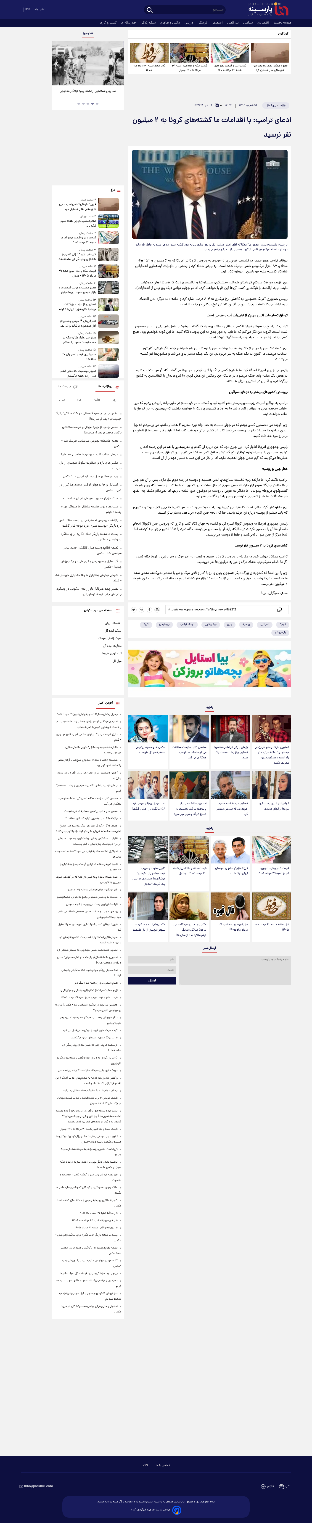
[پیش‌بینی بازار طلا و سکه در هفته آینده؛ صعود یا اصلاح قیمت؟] (108, 338)
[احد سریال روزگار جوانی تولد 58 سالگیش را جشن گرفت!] (148, 785)
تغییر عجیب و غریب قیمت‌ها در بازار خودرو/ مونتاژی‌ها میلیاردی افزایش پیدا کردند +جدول (148, 876)
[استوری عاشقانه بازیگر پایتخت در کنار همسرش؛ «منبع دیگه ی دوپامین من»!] (189, 785)
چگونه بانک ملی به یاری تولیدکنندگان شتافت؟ (91, 818)
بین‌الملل (233, 22)
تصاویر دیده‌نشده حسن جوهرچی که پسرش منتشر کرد (232, 809)
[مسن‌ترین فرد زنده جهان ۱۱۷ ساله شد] (108, 355)
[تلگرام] (141, 609)
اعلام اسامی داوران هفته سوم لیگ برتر (78, 223)
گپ (288, 1486)
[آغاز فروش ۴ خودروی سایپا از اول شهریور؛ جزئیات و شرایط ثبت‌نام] (108, 321)
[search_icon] (149, 10)
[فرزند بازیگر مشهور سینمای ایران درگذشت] (230, 849)
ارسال (152, 980)
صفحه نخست (282, 22)
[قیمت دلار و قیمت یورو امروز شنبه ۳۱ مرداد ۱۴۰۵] (230, 53)
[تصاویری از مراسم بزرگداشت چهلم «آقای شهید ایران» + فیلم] (108, 305)
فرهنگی (203, 22)
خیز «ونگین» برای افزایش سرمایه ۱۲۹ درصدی (92, 890)
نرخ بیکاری (211, 624)
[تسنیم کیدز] (209, 670)
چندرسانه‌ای (129, 22)
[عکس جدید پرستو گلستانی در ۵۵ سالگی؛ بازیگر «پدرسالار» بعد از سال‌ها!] (189, 906)
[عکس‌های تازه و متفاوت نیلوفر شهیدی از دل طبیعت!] (148, 906)
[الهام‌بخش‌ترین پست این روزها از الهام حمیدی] (271, 785)
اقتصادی (263, 22)
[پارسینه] (266, 10)
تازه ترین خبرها (112, 653)
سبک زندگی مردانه (110, 638)
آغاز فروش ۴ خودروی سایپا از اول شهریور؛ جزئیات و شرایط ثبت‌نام (78, 323)
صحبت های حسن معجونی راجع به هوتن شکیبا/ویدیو (87, 897)
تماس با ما (39, 10)
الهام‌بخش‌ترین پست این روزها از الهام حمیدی (274, 806)
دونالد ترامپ (187, 624)
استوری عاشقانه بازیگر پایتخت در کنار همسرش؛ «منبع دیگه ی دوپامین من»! (189, 809)
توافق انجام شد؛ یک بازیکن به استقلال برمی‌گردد (90, 1091)
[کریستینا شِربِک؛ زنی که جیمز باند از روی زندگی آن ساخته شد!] (108, 255)
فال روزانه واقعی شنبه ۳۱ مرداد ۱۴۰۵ (96, 1228)
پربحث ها (64, 386)
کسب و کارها (109, 22)
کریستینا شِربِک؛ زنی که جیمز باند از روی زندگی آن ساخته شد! (77, 257)
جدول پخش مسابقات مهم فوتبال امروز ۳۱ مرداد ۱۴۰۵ (87, 714)
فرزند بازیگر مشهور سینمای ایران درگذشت (231, 871)
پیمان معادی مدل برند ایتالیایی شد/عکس (90, 476)
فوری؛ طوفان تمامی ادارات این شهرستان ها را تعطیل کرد (270, 68)
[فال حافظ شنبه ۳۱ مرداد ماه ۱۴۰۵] (149, 53)
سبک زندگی (149, 22)
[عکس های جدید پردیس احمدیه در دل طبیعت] (148, 728)
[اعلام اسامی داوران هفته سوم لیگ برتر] (108, 221)
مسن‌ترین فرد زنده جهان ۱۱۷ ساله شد (78, 357)
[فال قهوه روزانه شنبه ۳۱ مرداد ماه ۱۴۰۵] (230, 906)
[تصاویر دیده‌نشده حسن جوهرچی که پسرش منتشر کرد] (230, 785)
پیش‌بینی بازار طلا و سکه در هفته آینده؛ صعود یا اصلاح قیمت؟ (79, 340)
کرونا (146, 624)
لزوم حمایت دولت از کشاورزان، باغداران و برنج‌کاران (89, 990)
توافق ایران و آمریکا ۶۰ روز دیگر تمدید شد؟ (87, 91)
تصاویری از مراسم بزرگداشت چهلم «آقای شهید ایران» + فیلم (77, 307)
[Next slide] (118, 63)
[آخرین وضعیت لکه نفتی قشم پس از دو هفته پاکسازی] (108, 371)
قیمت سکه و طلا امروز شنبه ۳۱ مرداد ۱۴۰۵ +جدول (189, 68)
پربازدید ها (105, 386)
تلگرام (270, 1486)
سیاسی (248, 22)
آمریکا (283, 624)
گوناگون (283, 34)
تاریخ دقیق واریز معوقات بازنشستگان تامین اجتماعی (88, 1071)
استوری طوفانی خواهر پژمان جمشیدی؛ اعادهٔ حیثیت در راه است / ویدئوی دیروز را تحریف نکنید (272, 755)
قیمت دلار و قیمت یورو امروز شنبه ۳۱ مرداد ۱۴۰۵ (230, 68)
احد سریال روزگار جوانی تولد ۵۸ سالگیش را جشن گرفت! (148, 806)
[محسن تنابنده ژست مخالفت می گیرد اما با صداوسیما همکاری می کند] (189, 728)
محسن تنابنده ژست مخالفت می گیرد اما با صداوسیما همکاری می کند (189, 752)
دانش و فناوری (170, 22)
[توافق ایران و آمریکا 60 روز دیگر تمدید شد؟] (88, 63)
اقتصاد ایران (113, 623)
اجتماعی (218, 22)
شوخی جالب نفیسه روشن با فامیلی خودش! (89, 454)
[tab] (97, 104)
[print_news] (157, 609)
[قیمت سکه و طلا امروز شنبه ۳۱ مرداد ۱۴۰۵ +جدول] (189, 53)
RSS (27, 10)
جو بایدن (164, 624)
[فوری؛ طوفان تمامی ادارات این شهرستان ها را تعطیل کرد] (270, 53)
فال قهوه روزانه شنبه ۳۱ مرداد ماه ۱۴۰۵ (233, 927)
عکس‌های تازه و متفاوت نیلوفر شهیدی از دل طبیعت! (148, 927)
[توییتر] (134, 609)
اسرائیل (264, 624)
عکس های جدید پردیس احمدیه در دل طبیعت (150, 750)
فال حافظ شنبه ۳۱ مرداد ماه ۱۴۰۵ (149, 68)
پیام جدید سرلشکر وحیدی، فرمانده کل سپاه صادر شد (88, 1273)
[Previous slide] (57, 63)
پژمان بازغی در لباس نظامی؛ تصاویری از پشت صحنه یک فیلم (231, 752)
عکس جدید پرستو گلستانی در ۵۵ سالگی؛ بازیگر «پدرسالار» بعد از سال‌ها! (190, 930)
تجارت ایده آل (112, 646)
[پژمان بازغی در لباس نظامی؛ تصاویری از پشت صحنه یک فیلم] (230, 728)
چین (229, 624)
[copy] (279, 609)
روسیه (246, 624)
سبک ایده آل (113, 630)
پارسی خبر (280, 632)
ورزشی (189, 22)
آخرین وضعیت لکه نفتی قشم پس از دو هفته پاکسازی (78, 373)
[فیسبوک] (149, 609)
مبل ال (117, 661)
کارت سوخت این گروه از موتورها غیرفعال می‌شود (90, 1030)
